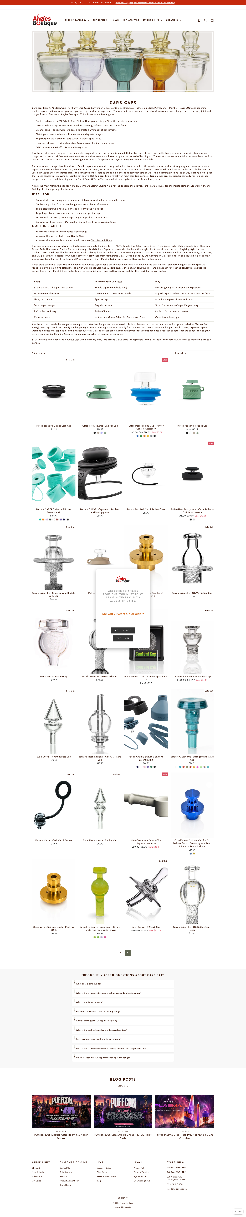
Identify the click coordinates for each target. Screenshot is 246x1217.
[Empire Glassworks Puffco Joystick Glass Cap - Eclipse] (204, 767)
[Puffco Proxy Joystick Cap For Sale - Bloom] (101, 433)
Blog (99, 1181)
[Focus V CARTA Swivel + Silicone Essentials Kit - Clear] (54, 519)
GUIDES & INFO (151, 20)
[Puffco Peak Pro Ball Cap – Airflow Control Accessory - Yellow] (148, 436)
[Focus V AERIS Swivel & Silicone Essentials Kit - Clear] (141, 767)
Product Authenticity (69, 1181)
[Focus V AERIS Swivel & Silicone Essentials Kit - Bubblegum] (144, 767)
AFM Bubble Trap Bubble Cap (63, 339)
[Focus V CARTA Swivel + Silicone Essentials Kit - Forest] (50, 519)
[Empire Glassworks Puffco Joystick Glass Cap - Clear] (177, 767)
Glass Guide (102, 1172)
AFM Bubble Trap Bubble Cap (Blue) (87, 264)
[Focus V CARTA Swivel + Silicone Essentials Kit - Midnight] (64, 519)
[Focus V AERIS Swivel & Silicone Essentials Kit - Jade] (151, 767)
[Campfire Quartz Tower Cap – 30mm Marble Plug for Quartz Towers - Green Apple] (98, 937)
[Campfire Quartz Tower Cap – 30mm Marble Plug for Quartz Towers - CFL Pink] (105, 937)
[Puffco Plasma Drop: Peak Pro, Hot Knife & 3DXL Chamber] (184, 1111)
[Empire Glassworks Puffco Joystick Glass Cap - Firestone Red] (190, 767)
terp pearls (145, 172)
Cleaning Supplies (63, 334)
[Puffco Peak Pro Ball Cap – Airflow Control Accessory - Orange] (144, 436)
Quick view (54, 420)
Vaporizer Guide (104, 1168)
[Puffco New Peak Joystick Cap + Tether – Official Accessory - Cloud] (194, 519)
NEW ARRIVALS (130, 20)
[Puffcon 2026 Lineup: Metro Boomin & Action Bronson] (61, 1111)
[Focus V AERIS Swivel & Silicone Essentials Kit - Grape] (148, 767)
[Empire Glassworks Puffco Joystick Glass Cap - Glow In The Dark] (201, 767)
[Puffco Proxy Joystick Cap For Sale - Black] (95, 433)
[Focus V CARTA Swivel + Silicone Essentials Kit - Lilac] (47, 519)
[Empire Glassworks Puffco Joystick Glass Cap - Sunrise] (194, 767)
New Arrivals (38, 1172)
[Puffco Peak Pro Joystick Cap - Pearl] (190, 433)
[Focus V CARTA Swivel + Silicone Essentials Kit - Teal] (40, 519)
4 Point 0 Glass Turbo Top (65, 271)
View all (123, 1086)
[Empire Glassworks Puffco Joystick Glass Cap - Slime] (208, 767)
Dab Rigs (37, 189)
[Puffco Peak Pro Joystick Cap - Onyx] (187, 433)
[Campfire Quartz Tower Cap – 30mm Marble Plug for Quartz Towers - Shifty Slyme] (95, 937)
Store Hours (65, 1185)
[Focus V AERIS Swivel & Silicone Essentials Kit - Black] (154, 767)
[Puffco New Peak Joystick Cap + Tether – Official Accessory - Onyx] (190, 519)
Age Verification (141, 1176)
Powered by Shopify (123, 1207)
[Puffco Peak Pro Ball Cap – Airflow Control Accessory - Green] (141, 436)
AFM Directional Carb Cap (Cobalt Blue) (100, 267)
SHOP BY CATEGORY (76, 20)
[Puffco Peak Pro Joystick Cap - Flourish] (197, 433)
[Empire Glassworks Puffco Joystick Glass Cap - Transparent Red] (183, 767)
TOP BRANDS (100, 20)
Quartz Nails (105, 185)
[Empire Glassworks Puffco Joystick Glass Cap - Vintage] (187, 767)
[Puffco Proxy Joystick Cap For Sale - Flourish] (105, 433)
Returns (63, 1176)
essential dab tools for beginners (125, 339)
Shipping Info (66, 1172)
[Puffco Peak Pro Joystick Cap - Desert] (194, 433)
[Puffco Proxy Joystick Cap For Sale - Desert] (98, 433)
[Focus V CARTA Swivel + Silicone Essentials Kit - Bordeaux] (57, 519)
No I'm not (123, 630)
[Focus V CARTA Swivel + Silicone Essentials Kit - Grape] (60, 519)
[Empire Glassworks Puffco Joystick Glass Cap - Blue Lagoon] (180, 767)
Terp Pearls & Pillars (154, 185)
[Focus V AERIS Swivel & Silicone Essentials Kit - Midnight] (137, 767)
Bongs (83, 231)
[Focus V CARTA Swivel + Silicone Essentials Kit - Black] (67, 519)
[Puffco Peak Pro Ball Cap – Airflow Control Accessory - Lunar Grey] (151, 436)
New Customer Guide (106, 1176)
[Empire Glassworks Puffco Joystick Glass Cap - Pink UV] (197, 767)
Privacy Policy (140, 1168)
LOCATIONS (172, 20)
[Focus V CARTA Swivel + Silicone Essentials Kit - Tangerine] (43, 519)
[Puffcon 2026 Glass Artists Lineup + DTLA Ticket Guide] (123, 1111)
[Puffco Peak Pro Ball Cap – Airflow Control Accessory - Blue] (137, 436)
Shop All (36, 1168)
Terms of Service (141, 1172)
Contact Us (65, 1168)
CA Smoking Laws (142, 1181)
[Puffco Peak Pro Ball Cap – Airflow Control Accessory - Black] (154, 436)
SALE (116, 20)
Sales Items (37, 1176)
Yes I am (123, 638)
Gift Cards (36, 1181)
